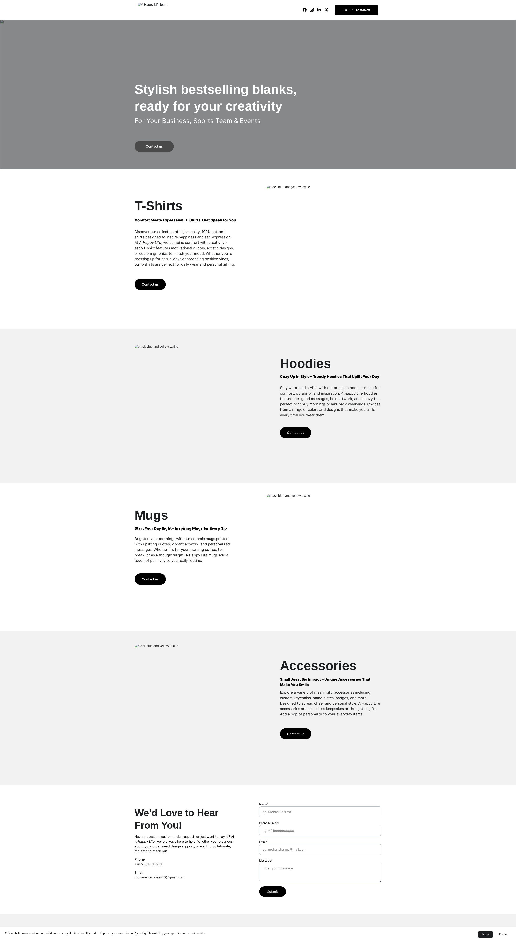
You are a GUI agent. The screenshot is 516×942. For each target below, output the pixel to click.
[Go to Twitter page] (326, 10)
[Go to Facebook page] (306, 10)
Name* (263, 804)
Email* (263, 841)
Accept (485, 934)
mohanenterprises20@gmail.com (160, 877)
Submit (272, 892)
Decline (503, 934)
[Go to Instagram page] (313, 10)
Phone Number (269, 823)
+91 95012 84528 (356, 10)
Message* (266, 860)
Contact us (154, 146)
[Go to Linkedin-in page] (320, 10)
